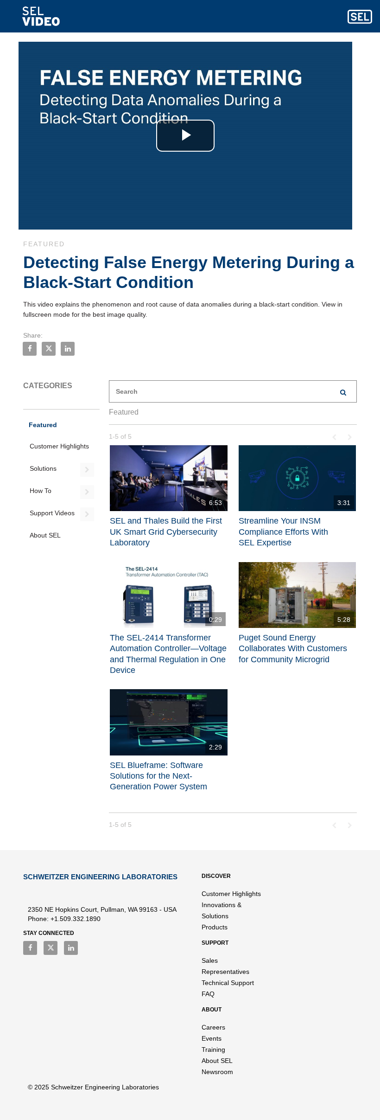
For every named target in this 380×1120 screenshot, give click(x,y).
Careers (213, 1027)
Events (212, 1038)
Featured (43, 425)
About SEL (45, 535)
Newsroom (217, 1071)
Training (213, 1049)
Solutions (43, 468)
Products (215, 927)
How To (40, 490)
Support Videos (52, 513)
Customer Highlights (59, 446)
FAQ (208, 994)
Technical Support (228, 982)
